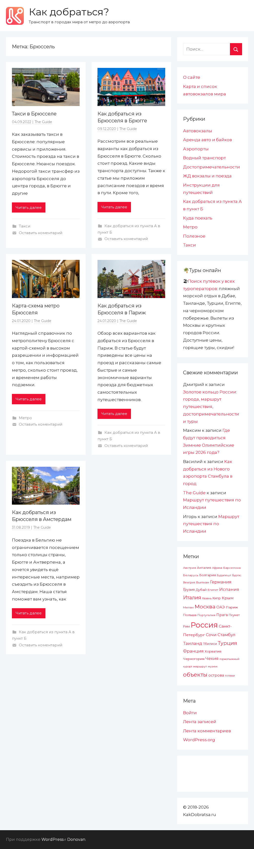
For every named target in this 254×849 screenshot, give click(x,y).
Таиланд (192, 643)
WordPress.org (199, 739)
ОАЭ (220, 607)
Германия (220, 581)
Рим (186, 626)
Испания (229, 589)
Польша (189, 615)
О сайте (191, 77)
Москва (204, 606)
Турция (227, 643)
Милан (188, 607)
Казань (207, 598)
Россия (204, 625)
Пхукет (234, 615)
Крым (228, 598)
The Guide (43, 122)
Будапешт (224, 575)
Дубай (201, 590)
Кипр (217, 598)
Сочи (211, 634)
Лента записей (199, 721)
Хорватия (213, 651)
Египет (213, 590)
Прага (222, 615)
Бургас (236, 575)
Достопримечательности (211, 166)
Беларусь (190, 575)
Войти (190, 712)
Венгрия (189, 582)
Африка (217, 568)
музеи (212, 666)
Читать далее (29, 207)
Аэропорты (196, 148)
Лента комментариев (207, 730)
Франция (193, 651)
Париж (232, 607)
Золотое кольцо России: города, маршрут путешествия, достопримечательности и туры (211, 406)
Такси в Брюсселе (34, 114)
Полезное (194, 236)
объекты (195, 674)
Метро (25, 417)
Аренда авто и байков (207, 139)
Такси (24, 226)
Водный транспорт (204, 157)
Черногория (193, 659)
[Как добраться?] (15, 16)
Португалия (206, 615)
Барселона (232, 568)
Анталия (204, 568)
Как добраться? (69, 12)
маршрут (200, 666)
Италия (192, 598)
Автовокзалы (197, 130)
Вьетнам (202, 582)
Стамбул (226, 634)
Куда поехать (197, 218)
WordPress (52, 839)
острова (216, 675)
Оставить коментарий (40, 232)
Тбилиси (210, 644)
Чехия (212, 658)
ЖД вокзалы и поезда (207, 175)
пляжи (230, 675)
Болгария (207, 575)
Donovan (76, 839)
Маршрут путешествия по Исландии (211, 524)
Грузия (189, 589)
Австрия (189, 568)
